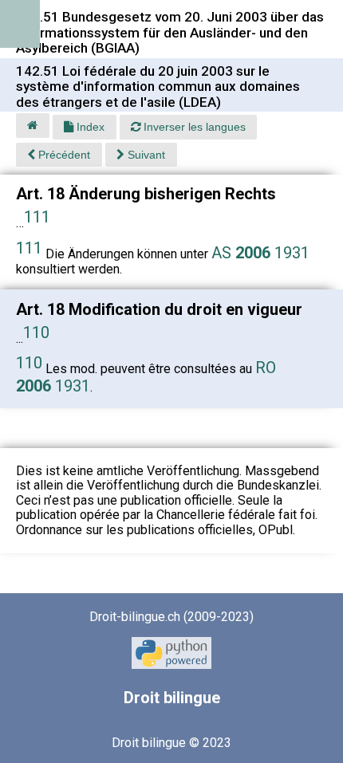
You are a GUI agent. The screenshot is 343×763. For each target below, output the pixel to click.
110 (36, 332)
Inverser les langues (193, 126)
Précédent (62, 154)
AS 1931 (260, 252)
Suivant (144, 154)
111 (37, 216)
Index (88, 126)
